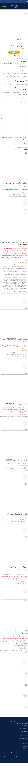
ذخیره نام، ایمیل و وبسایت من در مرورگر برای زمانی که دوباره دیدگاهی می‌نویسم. (14, 138)
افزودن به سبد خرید (14, 52)
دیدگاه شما (24, 103)
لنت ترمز (5, 463)
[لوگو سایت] (14, 6)
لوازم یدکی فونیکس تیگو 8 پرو (20, 258)
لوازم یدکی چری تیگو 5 (12, 255)
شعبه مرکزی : (23, 719)
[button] (25, 203)
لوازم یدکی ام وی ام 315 (11, 572)
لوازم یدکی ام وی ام (9, 189)
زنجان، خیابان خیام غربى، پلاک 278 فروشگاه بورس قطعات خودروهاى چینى (15, 722)
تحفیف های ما (13, 756)
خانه (26, 42)
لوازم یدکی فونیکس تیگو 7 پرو (9, 257)
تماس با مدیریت (23, 743)
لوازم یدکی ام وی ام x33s (21, 189)
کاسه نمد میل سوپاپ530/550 (16, 404)
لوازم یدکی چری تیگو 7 (13, 463)
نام (26, 121)
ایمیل (25, 128)
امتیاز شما (24, 97)
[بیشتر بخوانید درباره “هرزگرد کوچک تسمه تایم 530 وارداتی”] (25, 663)
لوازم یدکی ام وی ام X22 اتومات (13, 578)
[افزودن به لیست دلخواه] (25, 199)
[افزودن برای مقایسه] (25, 180)
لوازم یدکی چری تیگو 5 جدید (20, 645)
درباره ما (25, 746)
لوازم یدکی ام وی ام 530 (21, 250)
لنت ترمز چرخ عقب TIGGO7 (16, 460)
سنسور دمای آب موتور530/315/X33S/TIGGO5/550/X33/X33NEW (14, 242)
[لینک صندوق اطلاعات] (14, 677)
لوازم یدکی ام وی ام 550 (9, 250)
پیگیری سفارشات (23, 740)
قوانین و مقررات (23, 738)
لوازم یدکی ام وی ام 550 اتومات (19, 251)
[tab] (22, 63)
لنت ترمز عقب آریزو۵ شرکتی (16, 514)
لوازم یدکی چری (19, 42)
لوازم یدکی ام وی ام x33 (12, 346)
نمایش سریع (25, 207)
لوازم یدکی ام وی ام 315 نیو (20, 248)
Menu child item (23, 748)
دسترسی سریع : (23, 735)
